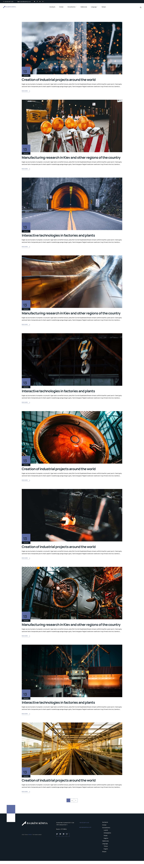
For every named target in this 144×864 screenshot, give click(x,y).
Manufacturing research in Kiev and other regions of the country (71, 157)
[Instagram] (42, 1)
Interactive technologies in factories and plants (58, 235)
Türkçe (106, 846)
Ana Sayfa (52, 7)
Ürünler (61, 7)
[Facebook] (37, 1)
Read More (25, 91)
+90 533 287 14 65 (8, 1)
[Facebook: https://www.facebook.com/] (61, 835)
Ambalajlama (107, 833)
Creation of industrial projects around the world (58, 79)
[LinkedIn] (40, 1)
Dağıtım (106, 838)
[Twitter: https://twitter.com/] (58, 835)
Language (94, 7)
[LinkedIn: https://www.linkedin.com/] (64, 835)
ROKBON (30, 834)
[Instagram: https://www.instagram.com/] (67, 835)
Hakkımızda (84, 7)
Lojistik (106, 830)
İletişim (104, 7)
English (106, 849)
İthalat (105, 835)
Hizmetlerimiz (72, 7)
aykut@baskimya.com (25, 1)
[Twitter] (34, 1)
